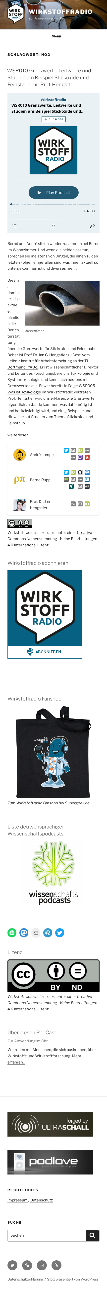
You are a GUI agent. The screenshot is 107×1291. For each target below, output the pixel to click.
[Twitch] (79, 458)
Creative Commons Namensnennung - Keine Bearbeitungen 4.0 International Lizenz (52, 538)
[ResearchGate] (65, 480)
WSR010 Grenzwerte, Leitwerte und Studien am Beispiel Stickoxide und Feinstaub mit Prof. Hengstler (49, 78)
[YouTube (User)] (86, 458)
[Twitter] (65, 451)
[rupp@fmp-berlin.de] (72, 480)
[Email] (79, 504)
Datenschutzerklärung (25, 1279)
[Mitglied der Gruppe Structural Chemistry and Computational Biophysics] (79, 480)
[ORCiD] (79, 451)
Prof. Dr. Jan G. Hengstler (45, 355)
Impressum (17, 1200)
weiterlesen (18, 435)
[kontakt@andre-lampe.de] (72, 451)
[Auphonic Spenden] (86, 487)
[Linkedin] (86, 480)
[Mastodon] (86, 473)
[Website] (72, 504)
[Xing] (70, 487)
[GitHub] (79, 473)
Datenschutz (41, 1200)
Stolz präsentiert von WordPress (73, 1279)
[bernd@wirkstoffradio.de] (79, 487)
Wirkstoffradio (61, 11)
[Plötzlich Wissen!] (72, 458)
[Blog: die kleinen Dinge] (86, 451)
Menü (56, 36)
